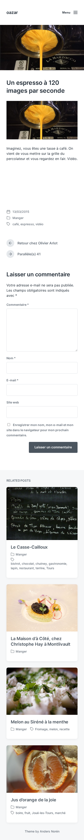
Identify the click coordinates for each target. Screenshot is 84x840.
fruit (27, 813)
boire (19, 813)
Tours (50, 568)
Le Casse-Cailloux (29, 547)
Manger (17, 218)
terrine (40, 568)
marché (60, 813)
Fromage (41, 729)
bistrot (15, 563)
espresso (27, 224)
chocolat (28, 563)
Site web (12, 402)
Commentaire (17, 304)
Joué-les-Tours (42, 813)
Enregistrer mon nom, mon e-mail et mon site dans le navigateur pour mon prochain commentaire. (39, 430)
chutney (41, 563)
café (15, 224)
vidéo (39, 224)
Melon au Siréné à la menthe (39, 721)
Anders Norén (49, 831)
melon (53, 729)
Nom (11, 358)
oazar (12, 12)
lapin (14, 568)
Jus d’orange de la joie (33, 799)
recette (64, 729)
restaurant (26, 568)
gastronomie (57, 563)
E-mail (12, 380)
